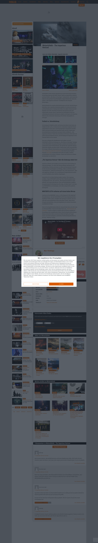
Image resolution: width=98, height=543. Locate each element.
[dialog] (49, 271)
